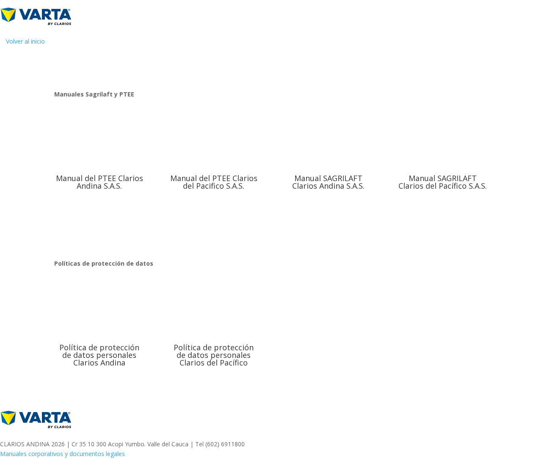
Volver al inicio (25, 41)
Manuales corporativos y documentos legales (62, 454)
